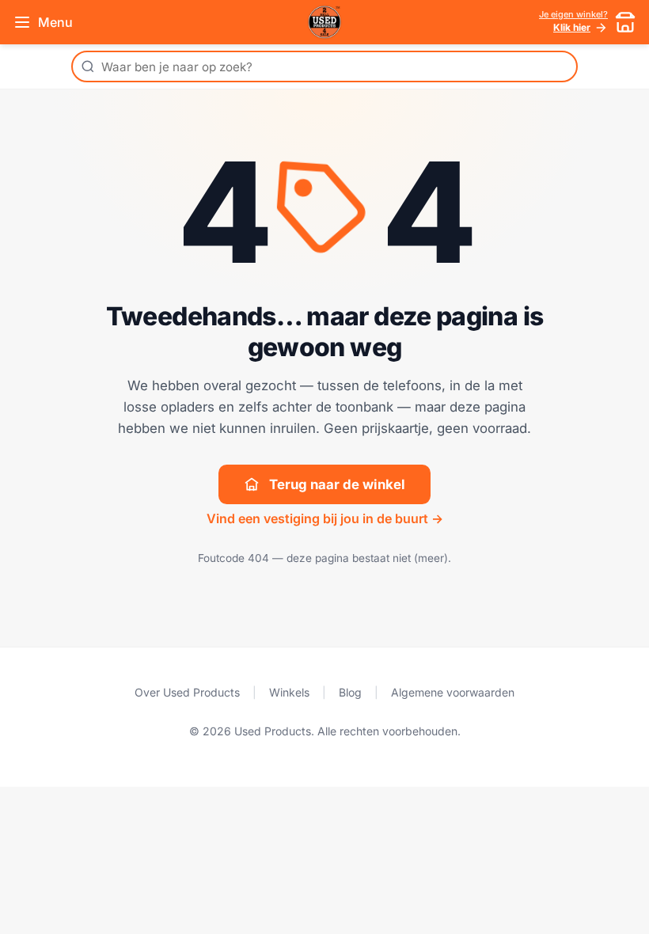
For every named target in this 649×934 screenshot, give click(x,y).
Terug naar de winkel (337, 484)
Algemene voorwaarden (452, 692)
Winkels (289, 692)
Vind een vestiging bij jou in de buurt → (325, 518)
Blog (350, 692)
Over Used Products (187, 692)
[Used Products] (324, 22)
